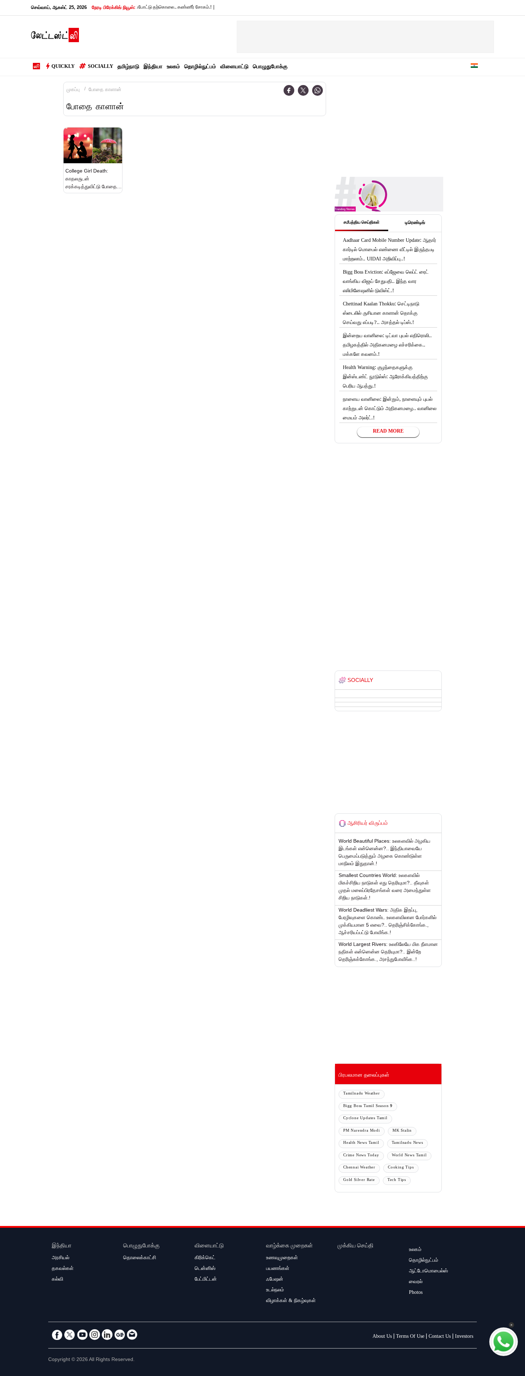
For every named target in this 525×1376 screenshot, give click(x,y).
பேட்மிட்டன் (206, 1280)
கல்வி (57, 1280)
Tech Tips (397, 1180)
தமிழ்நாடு (128, 67)
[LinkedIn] (107, 1334)
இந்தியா (153, 67)
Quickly (63, 67)
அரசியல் (60, 1258)
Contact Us (440, 1337)
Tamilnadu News (407, 1143)
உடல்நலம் (275, 1291)
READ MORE (388, 432)
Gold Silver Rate (359, 1180)
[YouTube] (82, 1334)
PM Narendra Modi (361, 1131)
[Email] (132, 1334)
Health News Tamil (361, 1143)
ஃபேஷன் (274, 1280)
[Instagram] (94, 1334)
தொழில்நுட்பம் (200, 67)
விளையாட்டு (234, 67)
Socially (100, 67)
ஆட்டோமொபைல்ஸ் (428, 1272)
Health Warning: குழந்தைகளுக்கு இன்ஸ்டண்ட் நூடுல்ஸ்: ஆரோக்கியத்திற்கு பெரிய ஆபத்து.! (385, 377)
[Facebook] (289, 90)
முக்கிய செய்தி (356, 1246)
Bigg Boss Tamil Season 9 (367, 1106)
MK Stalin (402, 1131)
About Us (382, 1337)
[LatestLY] (55, 37)
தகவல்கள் (63, 1269)
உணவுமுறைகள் (282, 1258)
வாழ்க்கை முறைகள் (289, 1246)
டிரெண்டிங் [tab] (415, 223)
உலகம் (173, 67)
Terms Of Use (410, 1337)
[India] (474, 67)
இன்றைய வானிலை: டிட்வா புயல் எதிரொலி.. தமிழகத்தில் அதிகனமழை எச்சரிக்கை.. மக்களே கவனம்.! (387, 346)
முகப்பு (73, 90)
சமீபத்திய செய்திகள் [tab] (362, 223)
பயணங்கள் (277, 1269)
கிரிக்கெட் (205, 1258)
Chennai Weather (359, 1168)
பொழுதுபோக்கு (270, 67)
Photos (415, 1293)
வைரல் (415, 1282)
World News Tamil (409, 1156)
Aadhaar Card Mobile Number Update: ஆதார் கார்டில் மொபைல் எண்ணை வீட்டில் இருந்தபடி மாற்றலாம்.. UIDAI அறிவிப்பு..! (389, 250)
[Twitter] (303, 90)
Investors (464, 1337)
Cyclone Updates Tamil (365, 1119)
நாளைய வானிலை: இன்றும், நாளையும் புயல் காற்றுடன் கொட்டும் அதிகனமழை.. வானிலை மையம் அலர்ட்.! (389, 409)
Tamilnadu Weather (361, 1094)
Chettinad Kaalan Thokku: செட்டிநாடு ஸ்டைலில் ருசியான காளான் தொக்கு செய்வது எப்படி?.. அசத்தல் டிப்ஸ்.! (381, 314)
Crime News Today (361, 1156)
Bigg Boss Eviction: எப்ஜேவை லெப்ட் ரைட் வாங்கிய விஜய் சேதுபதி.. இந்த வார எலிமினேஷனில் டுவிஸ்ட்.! (386, 282)
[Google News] (119, 1334)
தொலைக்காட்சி (139, 1258)
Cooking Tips (401, 1168)
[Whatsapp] (317, 90)
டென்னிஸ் (205, 1269)
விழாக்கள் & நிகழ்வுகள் (291, 1301)
